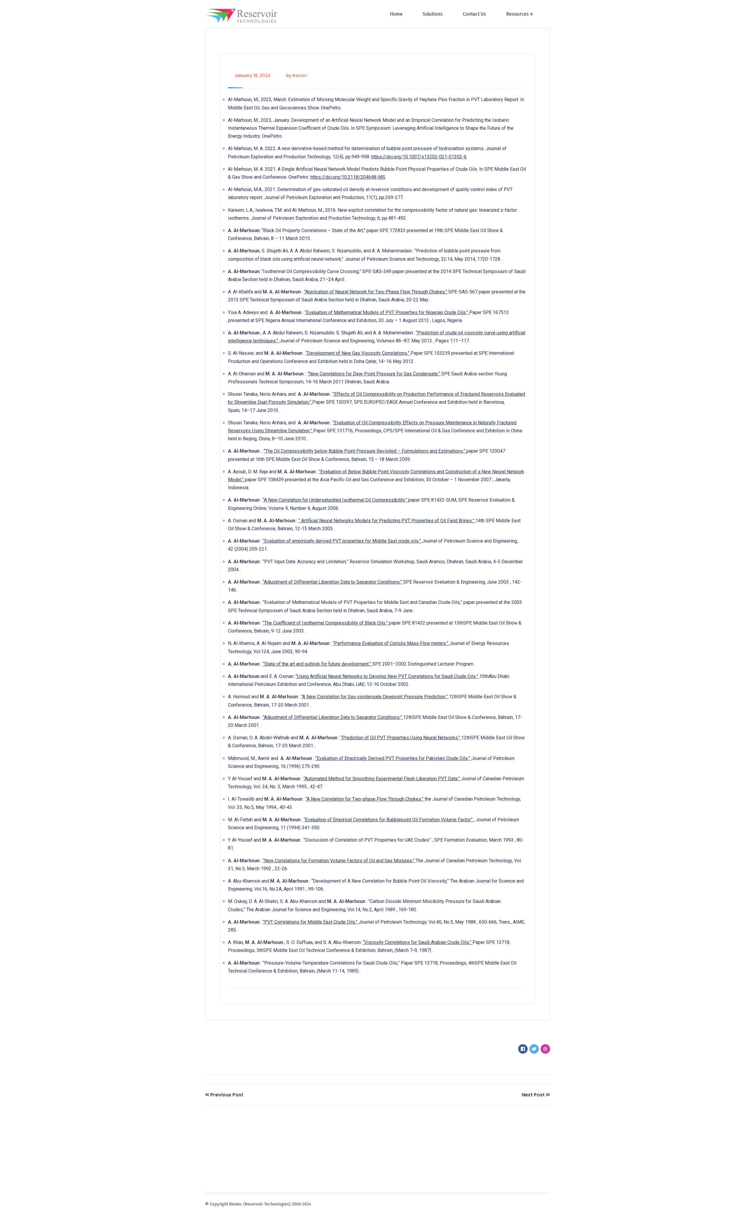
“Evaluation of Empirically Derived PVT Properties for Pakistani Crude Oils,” (393, 758)
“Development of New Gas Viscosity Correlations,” (358, 353)
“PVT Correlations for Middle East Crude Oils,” (311, 922)
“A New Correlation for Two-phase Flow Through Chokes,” (365, 799)
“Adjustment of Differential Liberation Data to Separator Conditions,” (333, 582)
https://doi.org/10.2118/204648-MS (347, 177)
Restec (300, 75)
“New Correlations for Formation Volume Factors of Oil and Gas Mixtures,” (339, 860)
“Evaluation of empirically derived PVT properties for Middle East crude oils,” (342, 541)
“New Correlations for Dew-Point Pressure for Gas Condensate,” (374, 374)
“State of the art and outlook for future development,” (317, 664)
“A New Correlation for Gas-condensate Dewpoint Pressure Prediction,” (375, 696)
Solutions (433, 14)
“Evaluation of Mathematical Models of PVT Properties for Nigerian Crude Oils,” (387, 312)
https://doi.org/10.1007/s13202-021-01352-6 (419, 157)
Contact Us (474, 14)
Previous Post (226, 1094)
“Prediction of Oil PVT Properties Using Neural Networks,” (401, 737)
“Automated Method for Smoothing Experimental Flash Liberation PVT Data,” (382, 778)
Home (396, 14)
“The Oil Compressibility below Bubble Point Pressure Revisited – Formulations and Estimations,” (365, 451)
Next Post (533, 1094)
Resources (517, 14)
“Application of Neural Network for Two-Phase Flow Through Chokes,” (376, 292)
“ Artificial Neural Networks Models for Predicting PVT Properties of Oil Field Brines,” (386, 520)
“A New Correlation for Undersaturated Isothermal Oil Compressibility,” (335, 500)
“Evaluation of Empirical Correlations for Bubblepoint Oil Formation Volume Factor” (389, 819)
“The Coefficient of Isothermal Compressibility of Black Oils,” (326, 623)
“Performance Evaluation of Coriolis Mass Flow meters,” (391, 643)
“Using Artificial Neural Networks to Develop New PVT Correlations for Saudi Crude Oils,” (387, 676)
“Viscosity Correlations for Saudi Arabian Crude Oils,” (417, 942)
